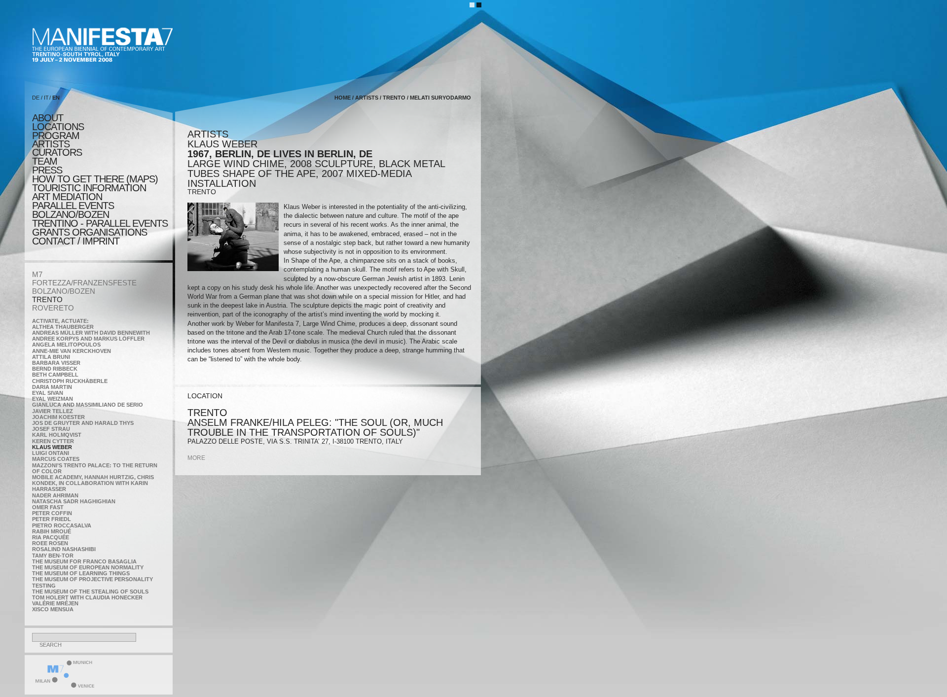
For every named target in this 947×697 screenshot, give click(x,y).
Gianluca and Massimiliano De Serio (87, 405)
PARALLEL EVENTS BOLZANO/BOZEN (73, 210)
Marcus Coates (55, 459)
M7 (37, 274)
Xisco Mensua (52, 609)
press (47, 170)
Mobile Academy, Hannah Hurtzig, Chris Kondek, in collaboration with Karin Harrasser (93, 483)
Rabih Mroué (51, 531)
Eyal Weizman (52, 399)
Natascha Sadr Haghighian (73, 501)
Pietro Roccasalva (61, 525)
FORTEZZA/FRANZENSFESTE (84, 283)
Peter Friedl (51, 519)
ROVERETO (53, 308)
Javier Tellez (52, 411)
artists (51, 144)
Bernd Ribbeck (54, 369)
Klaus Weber (52, 447)
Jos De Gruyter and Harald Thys (83, 423)
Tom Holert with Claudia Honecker (87, 597)
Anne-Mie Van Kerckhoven (71, 351)
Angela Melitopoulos (66, 345)
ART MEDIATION (67, 196)
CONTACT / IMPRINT (75, 241)
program (55, 135)
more (196, 457)
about (47, 117)
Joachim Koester (58, 417)
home (342, 98)
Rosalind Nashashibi (64, 549)
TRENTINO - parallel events (100, 223)
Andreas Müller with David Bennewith (91, 333)
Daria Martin (52, 387)
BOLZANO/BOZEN (63, 291)
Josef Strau (51, 429)
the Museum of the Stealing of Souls (90, 591)
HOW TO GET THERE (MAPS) (95, 178)
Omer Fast (48, 507)
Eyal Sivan (47, 393)
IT (46, 98)
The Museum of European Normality (88, 567)
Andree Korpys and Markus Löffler (88, 339)
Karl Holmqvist (56, 435)
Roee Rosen (50, 543)
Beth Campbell (55, 375)
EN (56, 98)
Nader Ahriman (55, 495)
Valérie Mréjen (55, 603)
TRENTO (47, 299)
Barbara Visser (56, 363)
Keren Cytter (53, 441)
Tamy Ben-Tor (52, 555)
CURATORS (57, 152)
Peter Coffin (52, 513)
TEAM (44, 161)
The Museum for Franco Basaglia (84, 561)
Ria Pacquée (50, 537)
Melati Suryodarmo (440, 98)
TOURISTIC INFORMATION (89, 187)
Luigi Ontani (50, 453)
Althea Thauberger (63, 327)
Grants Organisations (89, 232)
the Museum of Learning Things (81, 573)
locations (58, 126)
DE (35, 98)
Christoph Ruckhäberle (70, 381)
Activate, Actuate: (60, 321)
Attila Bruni (51, 357)
